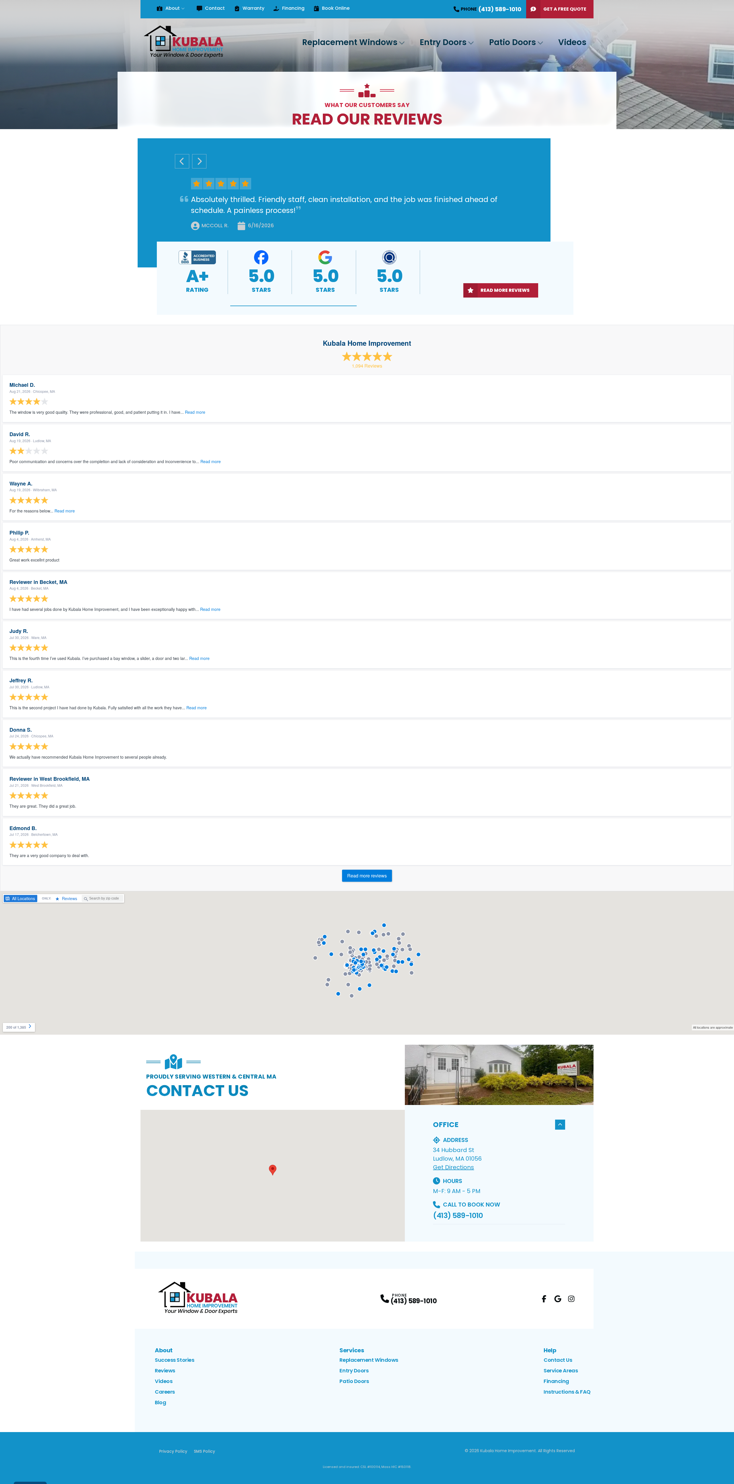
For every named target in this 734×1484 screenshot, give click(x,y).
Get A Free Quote (564, 9)
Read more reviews (367, 875)
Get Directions (453, 1167)
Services (351, 1350)
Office (445, 1125)
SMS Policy (204, 1451)
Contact (215, 8)
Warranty (253, 8)
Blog (160, 1402)
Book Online (336, 8)
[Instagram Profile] (571, 1298)
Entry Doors (443, 42)
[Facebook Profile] (544, 1298)
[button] (272, 1170)
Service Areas (561, 1370)
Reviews (165, 1370)
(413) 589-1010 (458, 1216)
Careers (165, 1391)
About (172, 8)
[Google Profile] (558, 1298)
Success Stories (174, 1359)
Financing (293, 8)
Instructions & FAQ (567, 1391)
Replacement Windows (349, 42)
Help (550, 1350)
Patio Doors (512, 42)
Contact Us (558, 1359)
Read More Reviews (505, 290)
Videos (572, 42)
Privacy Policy (173, 1451)
